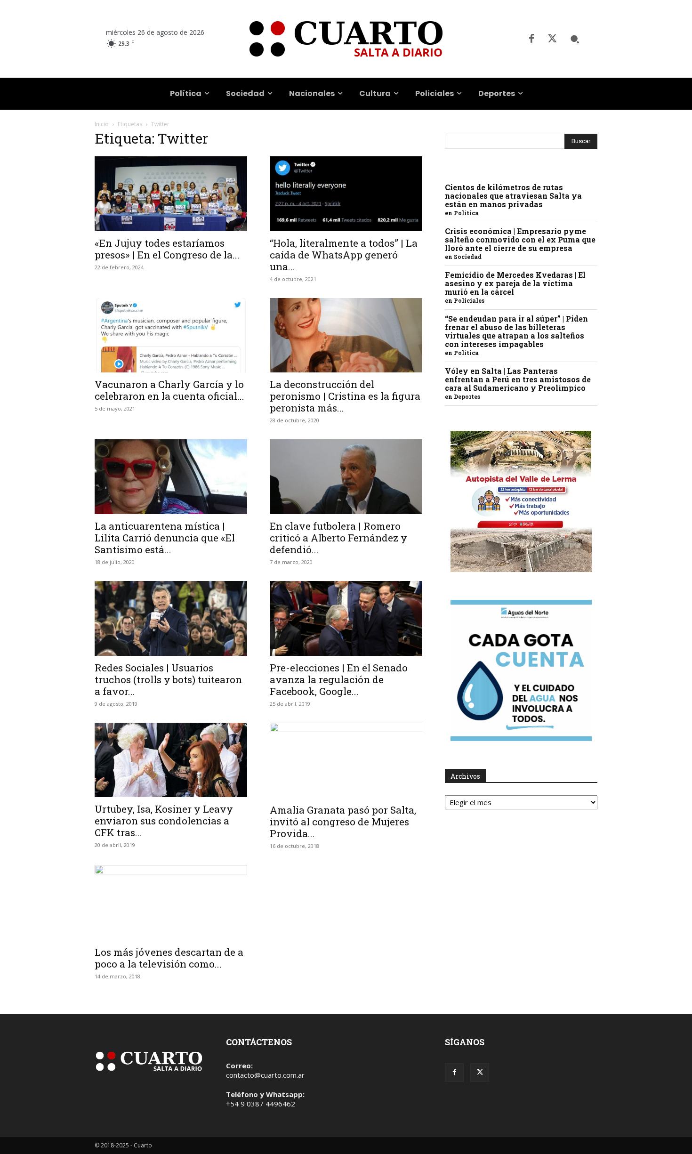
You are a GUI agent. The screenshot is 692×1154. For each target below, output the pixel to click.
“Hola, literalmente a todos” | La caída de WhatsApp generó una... (344, 254)
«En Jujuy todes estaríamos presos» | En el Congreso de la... (167, 248)
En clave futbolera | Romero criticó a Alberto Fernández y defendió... (338, 537)
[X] (552, 39)
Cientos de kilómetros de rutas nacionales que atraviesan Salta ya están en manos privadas (513, 195)
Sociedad (468, 256)
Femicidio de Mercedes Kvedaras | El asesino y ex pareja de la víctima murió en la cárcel (515, 283)
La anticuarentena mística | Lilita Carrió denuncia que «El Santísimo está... (165, 537)
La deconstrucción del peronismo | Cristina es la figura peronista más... (345, 396)
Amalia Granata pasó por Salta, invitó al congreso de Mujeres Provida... (343, 821)
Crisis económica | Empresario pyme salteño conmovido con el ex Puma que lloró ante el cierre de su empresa (520, 239)
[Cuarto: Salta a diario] (345, 39)
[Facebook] (531, 39)
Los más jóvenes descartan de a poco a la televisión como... (169, 957)
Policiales (469, 300)
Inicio (102, 124)
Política (466, 213)
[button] (574, 39)
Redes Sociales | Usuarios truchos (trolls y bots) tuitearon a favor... (168, 679)
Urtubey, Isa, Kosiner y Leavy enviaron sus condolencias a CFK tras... (164, 820)
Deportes (467, 396)
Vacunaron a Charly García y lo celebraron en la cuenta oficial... (169, 390)
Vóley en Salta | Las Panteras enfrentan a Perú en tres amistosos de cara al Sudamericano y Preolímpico (518, 379)
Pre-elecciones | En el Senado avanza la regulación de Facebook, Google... (339, 679)
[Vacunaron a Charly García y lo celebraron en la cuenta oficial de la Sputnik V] (171, 335)
